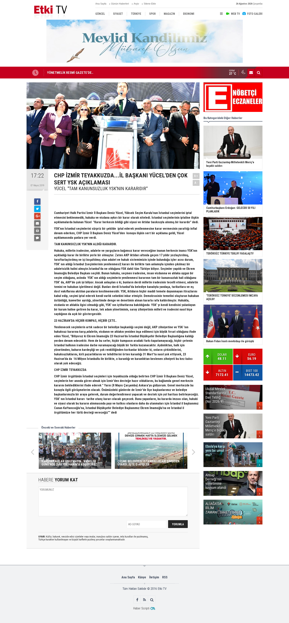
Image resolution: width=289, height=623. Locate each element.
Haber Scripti (141, 608)
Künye (142, 577)
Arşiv (136, 3)
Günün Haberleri (120, 3)
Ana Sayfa (100, 3)
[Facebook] (37, 201)
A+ (196, 176)
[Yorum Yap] (37, 238)
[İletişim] (251, 72)
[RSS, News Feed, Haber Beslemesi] (144, 600)
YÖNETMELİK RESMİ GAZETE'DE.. (70, 73)
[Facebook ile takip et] (137, 600)
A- (196, 183)
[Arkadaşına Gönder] (37, 223)
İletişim (154, 577)
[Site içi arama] (258, 72)
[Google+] (37, 216)
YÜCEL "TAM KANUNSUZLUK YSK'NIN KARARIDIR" (101, 188)
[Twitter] (37, 209)
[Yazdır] (37, 231)
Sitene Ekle (150, 3)
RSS (165, 577)
